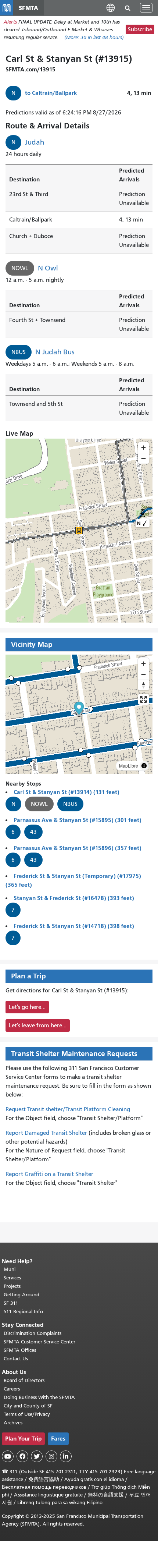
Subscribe (140, 29)
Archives (13, 1423)
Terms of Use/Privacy (27, 1414)
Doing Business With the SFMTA (39, 1397)
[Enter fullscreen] (143, 699)
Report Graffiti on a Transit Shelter (49, 1174)
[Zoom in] (143, 663)
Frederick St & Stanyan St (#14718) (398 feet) (74, 925)
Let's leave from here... (38, 1025)
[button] (110, 7)
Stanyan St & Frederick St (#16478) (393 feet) (74, 898)
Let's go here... (27, 1007)
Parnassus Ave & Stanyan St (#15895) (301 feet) (77, 819)
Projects (12, 1286)
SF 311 (11, 1303)
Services (12, 1278)
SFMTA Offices (20, 1350)
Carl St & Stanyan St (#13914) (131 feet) (66, 792)
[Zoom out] (143, 674)
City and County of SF (28, 1406)
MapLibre (128, 765)
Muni (9, 1269)
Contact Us (16, 1359)
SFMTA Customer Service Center (39, 1342)
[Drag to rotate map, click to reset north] (143, 685)
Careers (12, 1389)
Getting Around (21, 1295)
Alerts (10, 22)
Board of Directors (24, 1380)
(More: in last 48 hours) (94, 37)
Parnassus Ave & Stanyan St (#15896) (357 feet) (77, 847)
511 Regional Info (23, 1311)
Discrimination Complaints (32, 1333)
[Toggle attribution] (144, 765)
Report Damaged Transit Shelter (46, 1133)
